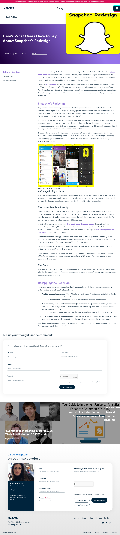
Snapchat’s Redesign (8, 76)
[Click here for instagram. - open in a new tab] (110, 524)
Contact (98, 518)
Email (10, 364)
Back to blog (11, 17)
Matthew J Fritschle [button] (39, 54)
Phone (41, 498)
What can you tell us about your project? (89, 469)
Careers (84, 518)
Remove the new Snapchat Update (80, 224)
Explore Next (109, 407)
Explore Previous (12, 439)
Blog (91, 518)
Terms (97, 532)
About (76, 518)
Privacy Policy (96, 382)
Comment (64, 353)
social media (51, 84)
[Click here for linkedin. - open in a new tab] (103, 524)
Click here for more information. (96, 1)
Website (11, 376)
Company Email (45, 488)
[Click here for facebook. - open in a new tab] (106, 524)
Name (10, 353)
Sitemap (114, 532)
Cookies (105, 532)
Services (107, 518)
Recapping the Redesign (9, 80)
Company (42, 478)
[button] (116, 8)
